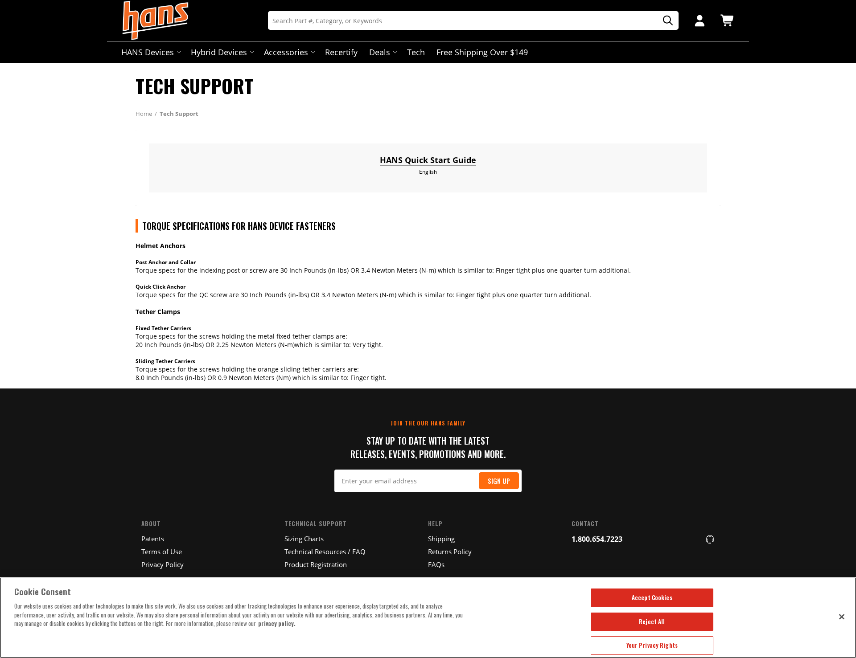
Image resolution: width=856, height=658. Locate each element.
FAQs (436, 564)
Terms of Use (161, 551)
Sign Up (499, 481)
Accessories (286, 52)
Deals (379, 52)
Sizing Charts (304, 538)
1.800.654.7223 (597, 539)
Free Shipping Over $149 (482, 52)
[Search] (664, 20)
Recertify (341, 52)
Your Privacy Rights (652, 645)
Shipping (441, 538)
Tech (416, 52)
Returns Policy (450, 551)
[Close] (842, 616)
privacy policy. (277, 623)
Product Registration (315, 564)
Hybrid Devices (219, 52)
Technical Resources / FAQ (325, 551)
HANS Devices (147, 52)
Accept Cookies (652, 597)
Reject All (652, 621)
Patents (152, 538)
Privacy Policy (162, 564)
